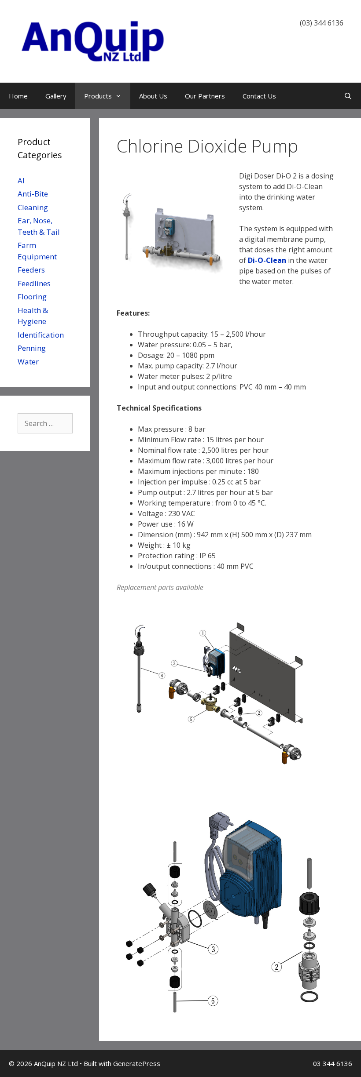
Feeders (31, 270)
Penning (32, 348)
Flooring (32, 296)
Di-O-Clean (267, 260)
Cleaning (33, 207)
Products (98, 95)
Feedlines (34, 283)
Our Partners (205, 95)
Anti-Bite (33, 194)
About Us (153, 95)
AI (21, 180)
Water (28, 362)
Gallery (55, 95)
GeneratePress (136, 1063)
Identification (41, 335)
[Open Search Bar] (348, 96)
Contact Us (259, 95)
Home (18, 95)
